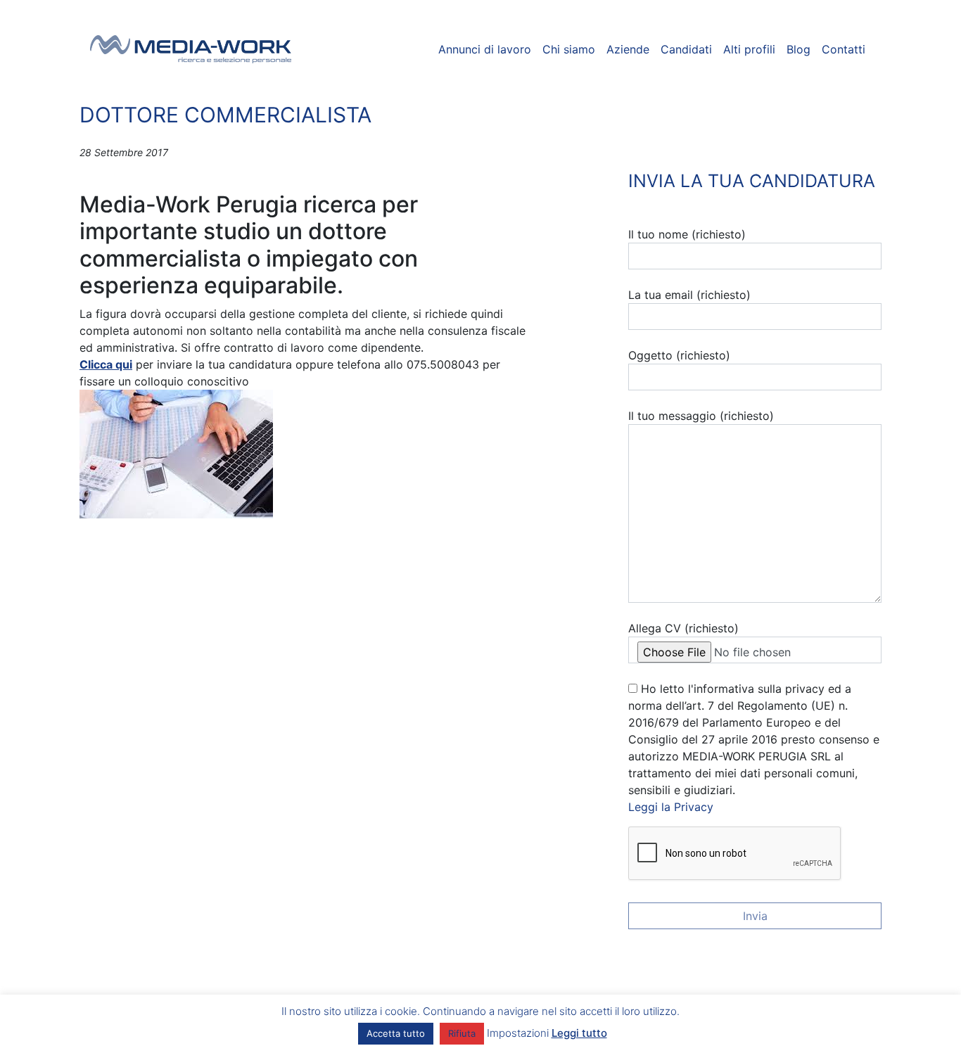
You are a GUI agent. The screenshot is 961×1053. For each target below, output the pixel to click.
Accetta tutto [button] (396, 1033)
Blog (798, 49)
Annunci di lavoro (484, 49)
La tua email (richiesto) (689, 295)
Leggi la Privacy (670, 807)
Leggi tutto (579, 1033)
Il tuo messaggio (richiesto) (701, 416)
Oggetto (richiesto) (679, 355)
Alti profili (749, 49)
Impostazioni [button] (518, 1033)
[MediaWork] (191, 49)
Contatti (843, 49)
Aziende (627, 49)
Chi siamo (568, 49)
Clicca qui (105, 364)
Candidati (686, 49)
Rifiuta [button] (462, 1033)
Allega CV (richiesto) (683, 628)
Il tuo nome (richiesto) (687, 234)
